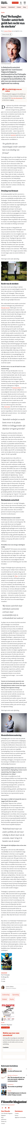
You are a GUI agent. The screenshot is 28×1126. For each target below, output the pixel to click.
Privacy (16, 1115)
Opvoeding (15, 995)
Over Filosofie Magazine (6, 1113)
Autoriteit (13, 135)
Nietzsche (7, 407)
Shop (24, 7)
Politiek (4, 999)
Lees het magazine (5, 1027)
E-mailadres (5, 1047)
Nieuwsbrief (11, 7)
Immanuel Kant (16, 388)
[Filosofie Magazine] (4, 2)
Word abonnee (15, 2)
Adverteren (3, 1119)
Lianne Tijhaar (8, 31)
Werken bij (3, 1121)
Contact (3, 1123)
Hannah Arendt (5, 308)
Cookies (17, 1113)
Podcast (19, 7)
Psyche (3, 12)
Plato (16, 576)
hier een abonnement (16, 98)
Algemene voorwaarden (20, 1117)
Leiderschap (5, 995)
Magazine (3, 7)
